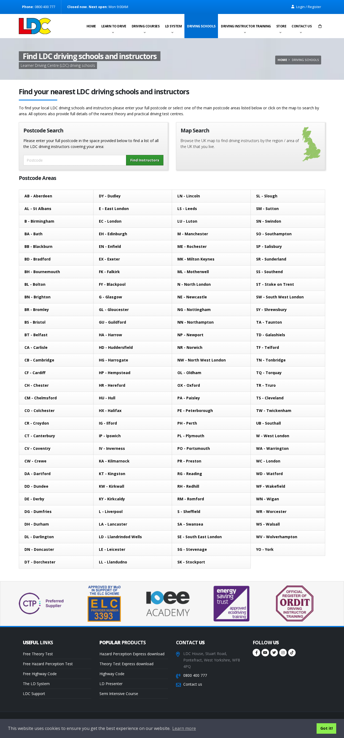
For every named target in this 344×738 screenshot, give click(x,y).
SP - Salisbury (269, 246)
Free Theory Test (38, 653)
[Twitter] (274, 652)
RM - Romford (190, 498)
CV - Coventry (37, 448)
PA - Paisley (188, 397)
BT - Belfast (36, 334)
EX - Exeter (109, 259)
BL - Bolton (34, 284)
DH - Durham (36, 524)
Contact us (301, 26)
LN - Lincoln (188, 195)
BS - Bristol (34, 322)
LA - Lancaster (113, 524)
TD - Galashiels (270, 334)
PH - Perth (187, 423)
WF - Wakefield (270, 486)
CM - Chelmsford (40, 397)
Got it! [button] (326, 728)
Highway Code (111, 673)
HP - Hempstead (114, 372)
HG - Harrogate (113, 360)
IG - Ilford (108, 423)
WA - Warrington (272, 448)
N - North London (194, 284)
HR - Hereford (112, 385)
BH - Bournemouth (42, 271)
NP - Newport (190, 334)
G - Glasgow (110, 296)
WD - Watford (269, 473)
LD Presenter (111, 683)
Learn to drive (113, 26)
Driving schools (201, 26)
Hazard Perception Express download (131, 653)
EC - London (110, 221)
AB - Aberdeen (38, 195)
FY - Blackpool (112, 284)
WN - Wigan (267, 498)
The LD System (36, 683)
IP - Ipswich (110, 435)
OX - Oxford (188, 385)
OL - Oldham (189, 372)
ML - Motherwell (193, 271)
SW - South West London (280, 296)
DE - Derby (34, 498)
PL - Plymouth (190, 435)
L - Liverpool (111, 511)
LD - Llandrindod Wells (120, 536)
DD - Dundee (36, 486)
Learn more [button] (184, 728)
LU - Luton (187, 221)
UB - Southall (268, 423)
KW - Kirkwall (111, 486)
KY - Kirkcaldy (112, 498)
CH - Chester (36, 385)
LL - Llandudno (113, 562)
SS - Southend (269, 271)
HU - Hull (107, 397)
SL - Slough (266, 195)
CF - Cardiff (34, 372)
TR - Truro (266, 385)
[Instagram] (283, 652)
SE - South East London (199, 536)
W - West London (272, 435)
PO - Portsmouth (193, 448)
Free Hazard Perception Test (48, 663)
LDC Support (34, 693)
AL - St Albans (37, 208)
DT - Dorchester (39, 562)
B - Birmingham (39, 221)
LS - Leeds (187, 208)
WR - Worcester (271, 511)
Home (91, 26)
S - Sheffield (188, 511)
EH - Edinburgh (113, 233)
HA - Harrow (110, 334)
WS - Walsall (268, 524)
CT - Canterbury (39, 435)
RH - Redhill (188, 486)
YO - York (265, 549)
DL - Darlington (39, 536)
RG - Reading (189, 473)
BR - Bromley (36, 309)
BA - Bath (33, 233)
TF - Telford (267, 347)
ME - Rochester (192, 246)
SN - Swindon (268, 221)
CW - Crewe (35, 461)
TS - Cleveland (270, 397)
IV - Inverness (112, 448)
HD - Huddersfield (116, 347)
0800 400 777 (195, 675)
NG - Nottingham (194, 309)
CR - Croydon (36, 423)
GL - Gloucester (114, 309)
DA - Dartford (37, 473)
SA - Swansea (190, 524)
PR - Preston (189, 461)
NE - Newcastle (192, 296)
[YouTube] (265, 652)
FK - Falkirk (109, 271)
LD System (173, 26)
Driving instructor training (246, 26)
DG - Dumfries (38, 511)
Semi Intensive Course (118, 693)
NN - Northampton (195, 322)
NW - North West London (201, 360)
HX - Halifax (110, 410)
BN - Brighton (37, 296)
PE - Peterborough (195, 410)
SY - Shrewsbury (271, 309)
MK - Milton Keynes (195, 259)
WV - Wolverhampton (276, 536)
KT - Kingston (112, 473)
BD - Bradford (37, 259)
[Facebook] (256, 652)
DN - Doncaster (39, 549)
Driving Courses (146, 26)
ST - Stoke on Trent (275, 284)
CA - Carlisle (36, 347)
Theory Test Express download (126, 663)
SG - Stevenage (192, 549)
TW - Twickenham (273, 410)
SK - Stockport (191, 562)
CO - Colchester (39, 410)
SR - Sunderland (271, 259)
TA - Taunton (269, 322)
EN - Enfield (110, 246)
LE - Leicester (112, 549)
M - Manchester (192, 233)
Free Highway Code (40, 673)
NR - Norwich (189, 347)
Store (281, 26)
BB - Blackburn (38, 246)
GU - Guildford (112, 322)
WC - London (268, 461)
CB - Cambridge (39, 360)
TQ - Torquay (269, 372)
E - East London (114, 208)
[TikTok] (292, 652)
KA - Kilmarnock (114, 461)
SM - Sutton (267, 208)
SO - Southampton (274, 233)
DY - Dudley (110, 195)
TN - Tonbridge (271, 360)
